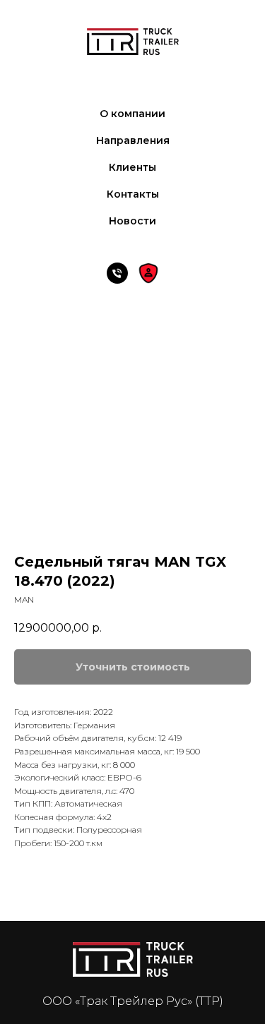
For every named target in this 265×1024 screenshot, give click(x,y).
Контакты (133, 194)
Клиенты (132, 167)
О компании (132, 113)
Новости (132, 221)
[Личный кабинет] (148, 273)
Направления (133, 140)
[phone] (117, 273)
